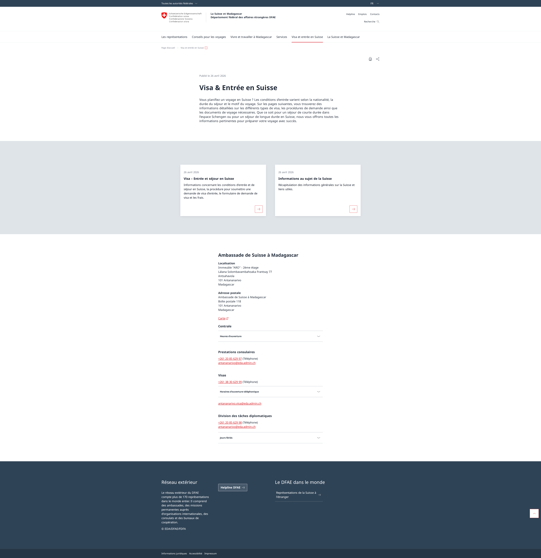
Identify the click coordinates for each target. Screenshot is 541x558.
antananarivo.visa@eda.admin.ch (239, 403)
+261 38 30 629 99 (230, 382)
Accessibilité (195, 553)
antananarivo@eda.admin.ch (237, 363)
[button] (174, 36)
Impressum (210, 553)
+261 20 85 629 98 (230, 422)
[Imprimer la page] (370, 59)
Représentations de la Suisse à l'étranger (296, 495)
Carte (221, 318)
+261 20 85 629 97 (230, 358)
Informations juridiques (174, 553)
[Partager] (377, 59)
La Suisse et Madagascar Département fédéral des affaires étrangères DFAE (243, 15)
